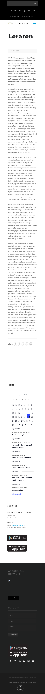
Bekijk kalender (17, 494)
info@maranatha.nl (18, 525)
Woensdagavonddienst (21, 458)
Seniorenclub (17, 490)
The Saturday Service (21, 435)
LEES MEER (14, 597)
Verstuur (13, 634)
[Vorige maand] (13, 394)
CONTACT (13, 16)
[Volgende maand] (32, 394)
